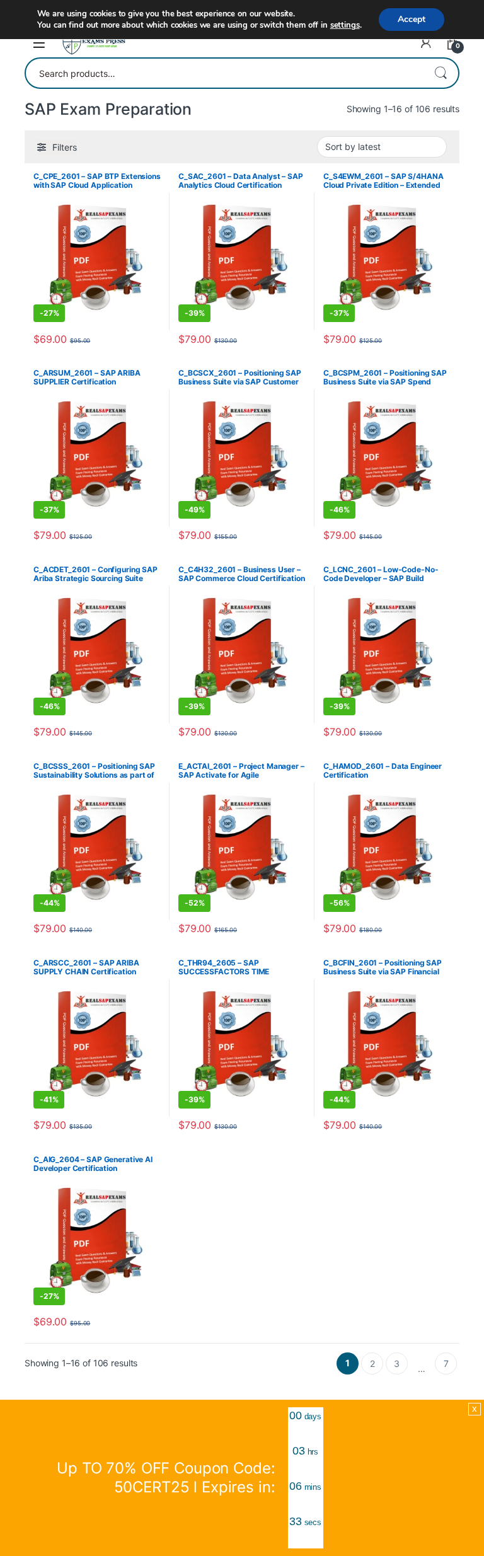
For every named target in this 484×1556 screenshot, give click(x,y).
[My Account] (426, 42)
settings (345, 25)
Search (440, 73)
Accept (411, 19)
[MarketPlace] (93, 43)
